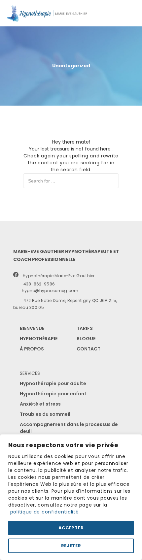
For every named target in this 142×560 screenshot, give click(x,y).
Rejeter (71, 546)
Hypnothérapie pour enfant (53, 393)
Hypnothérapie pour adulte (53, 383)
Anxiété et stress (40, 404)
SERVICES (30, 373)
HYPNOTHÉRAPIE (38, 338)
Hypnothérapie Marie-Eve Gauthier (57, 276)
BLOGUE (86, 338)
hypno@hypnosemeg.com (47, 290)
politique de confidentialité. (45, 512)
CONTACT (88, 349)
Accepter (71, 528)
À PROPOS (32, 349)
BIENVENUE (32, 328)
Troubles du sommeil (45, 414)
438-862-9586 (37, 284)
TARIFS (85, 328)
